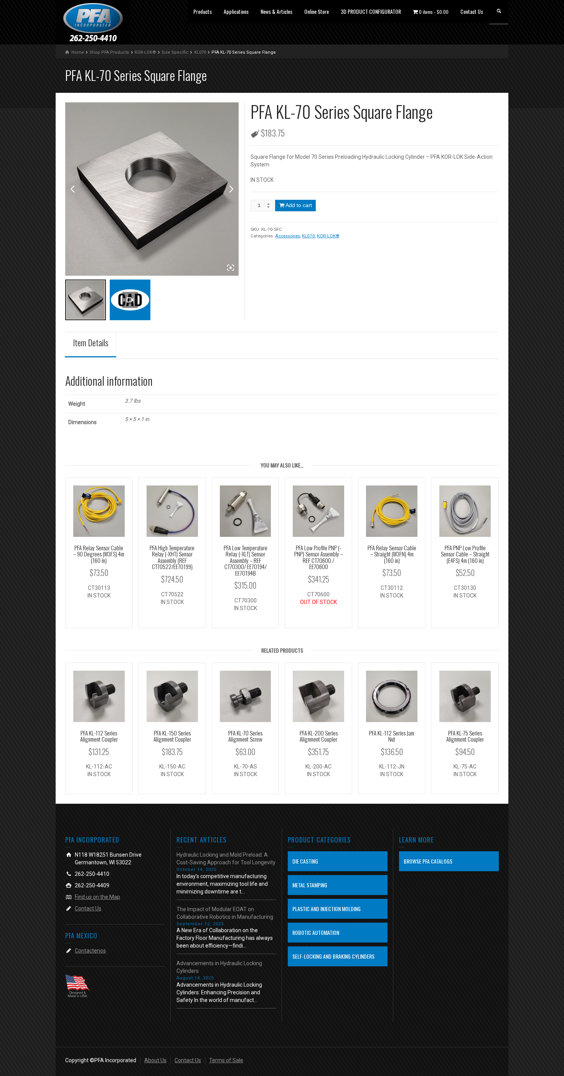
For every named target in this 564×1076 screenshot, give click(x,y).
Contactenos (90, 951)
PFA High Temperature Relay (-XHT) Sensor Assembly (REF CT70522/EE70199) (172, 557)
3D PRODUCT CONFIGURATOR (371, 11)
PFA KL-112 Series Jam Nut (391, 736)
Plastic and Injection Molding (326, 909)
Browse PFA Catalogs (428, 861)
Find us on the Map (97, 897)
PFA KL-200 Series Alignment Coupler (319, 736)
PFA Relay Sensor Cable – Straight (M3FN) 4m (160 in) (392, 553)
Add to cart (298, 205)
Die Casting (305, 861)
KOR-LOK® (328, 236)
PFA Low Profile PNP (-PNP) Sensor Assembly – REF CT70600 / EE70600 (318, 557)
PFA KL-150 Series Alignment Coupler (172, 736)
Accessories (287, 236)
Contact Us (471, 11)
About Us (155, 1060)
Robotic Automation (315, 932)
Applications (236, 11)
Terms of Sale (226, 1060)
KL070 (308, 236)
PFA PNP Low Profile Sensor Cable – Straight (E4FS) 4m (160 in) (465, 553)
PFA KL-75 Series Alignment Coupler (465, 736)
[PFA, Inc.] (93, 22)
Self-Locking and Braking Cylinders (333, 956)
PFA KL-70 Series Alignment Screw (245, 736)
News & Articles (276, 11)
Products (202, 11)
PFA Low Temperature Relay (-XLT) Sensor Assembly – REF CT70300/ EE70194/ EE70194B (245, 560)
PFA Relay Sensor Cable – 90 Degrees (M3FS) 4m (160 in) (98, 553)
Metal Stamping (309, 885)
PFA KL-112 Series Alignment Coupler (99, 736)
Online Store (316, 11)
